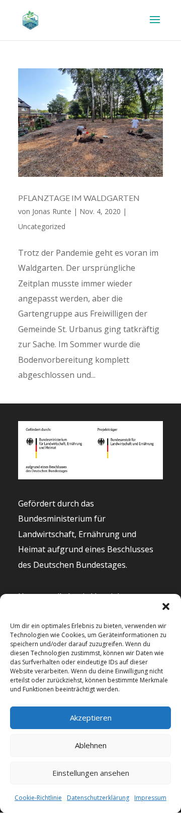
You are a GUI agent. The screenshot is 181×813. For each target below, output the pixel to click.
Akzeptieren (91, 718)
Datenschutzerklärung (98, 797)
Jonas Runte (51, 211)
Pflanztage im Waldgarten (79, 197)
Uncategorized (41, 226)
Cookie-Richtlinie (38, 797)
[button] (166, 606)
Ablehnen (91, 745)
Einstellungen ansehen (90, 773)
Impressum (150, 797)
